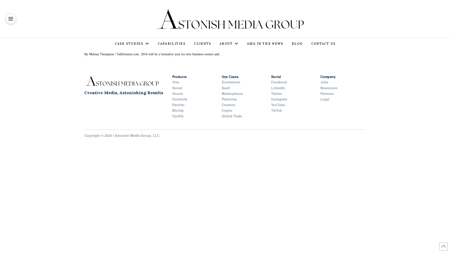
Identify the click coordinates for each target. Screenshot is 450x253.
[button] (11, 19)
